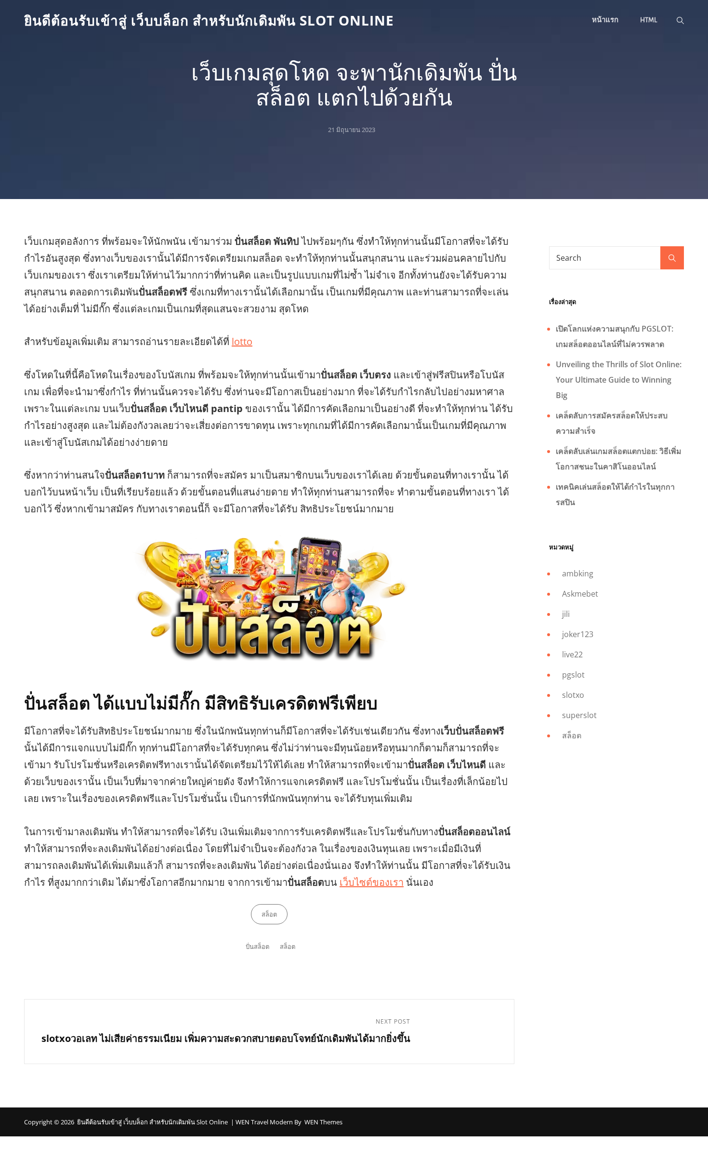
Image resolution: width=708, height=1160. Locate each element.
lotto (242, 341)
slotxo (573, 695)
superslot (579, 715)
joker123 (577, 634)
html (648, 20)
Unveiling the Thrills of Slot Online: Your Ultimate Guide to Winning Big (619, 379)
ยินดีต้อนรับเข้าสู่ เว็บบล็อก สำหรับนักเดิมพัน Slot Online (209, 20)
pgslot (573, 674)
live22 (572, 654)
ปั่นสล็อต (257, 946)
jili (566, 614)
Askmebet (580, 593)
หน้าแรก (605, 20)
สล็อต (269, 914)
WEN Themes (323, 1122)
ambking (577, 573)
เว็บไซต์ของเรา (372, 882)
